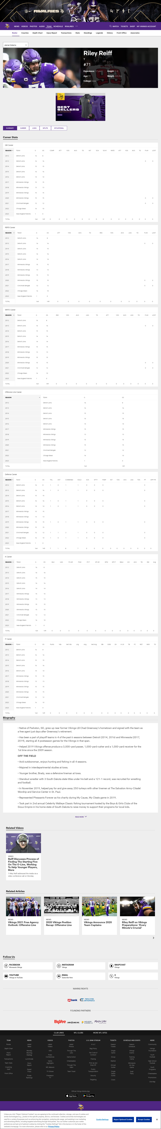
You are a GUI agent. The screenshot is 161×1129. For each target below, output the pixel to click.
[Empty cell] (23, 219)
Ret (148, 562)
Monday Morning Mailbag (29, 1053)
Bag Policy (93, 1048)
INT (90, 150)
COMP (52, 150)
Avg (154, 562)
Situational (59, 128)
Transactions (8, 1059)
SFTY (96, 480)
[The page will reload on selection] (15, 45)
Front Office (9, 1073)
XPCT (114, 562)
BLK (53, 562)
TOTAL (7, 219)
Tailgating (93, 1079)
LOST (154, 150)
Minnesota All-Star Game (131, 1065)
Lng (77, 644)
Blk (102, 644)
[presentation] (154, 938)
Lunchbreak (29, 1059)
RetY (148, 644)
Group (113, 1057)
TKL (51, 480)
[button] (80, 817)
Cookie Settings (102, 1119)
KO (128, 562)
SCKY (105, 150)
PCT (88, 562)
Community (152, 1044)
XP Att (97, 562)
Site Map (152, 1082)
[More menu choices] (77, 26)
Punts (52, 644)
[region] (80, 1120)
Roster (8, 1044)
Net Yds (69, 644)
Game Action (71, 1057)
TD (83, 150)
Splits (45, 128)
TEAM (18, 150)
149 (43, 219)
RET (141, 644)
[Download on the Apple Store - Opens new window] (71, 1096)
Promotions (152, 1077)
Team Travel (71, 1071)
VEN (50, 1050)
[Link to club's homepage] (7, 26)
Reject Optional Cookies (123, 1119)
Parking (93, 1059)
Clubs (113, 1079)
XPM (106, 562)
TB (142, 562)
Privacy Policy (53, 1126)
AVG (75, 150)
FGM (79, 562)
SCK (97, 150)
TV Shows (50, 1071)
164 (36, 219)
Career (23, 128)
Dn (116, 644)
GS (43, 150)
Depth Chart (9, 1048)
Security (93, 1075)
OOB (109, 644)
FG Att (71, 562)
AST (59, 480)
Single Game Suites (113, 1073)
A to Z (93, 1044)
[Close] (157, 1119)
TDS (138, 480)
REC (101, 233)
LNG (130, 233)
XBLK (121, 562)
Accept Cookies (144, 1119)
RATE (112, 150)
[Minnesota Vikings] (80, 1107)
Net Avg (94, 644)
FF (145, 480)
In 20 (122, 644)
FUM (146, 150)
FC (135, 644)
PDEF (104, 480)
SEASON (8, 150)
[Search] (111, 26)
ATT (60, 150)
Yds (60, 644)
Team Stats (8, 1063)
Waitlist (113, 1061)
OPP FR (153, 480)
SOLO (79, 480)
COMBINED (69, 480)
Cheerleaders (71, 1061)
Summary (10, 128)
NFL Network (50, 1067)
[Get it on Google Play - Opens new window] (89, 1097)
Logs (34, 128)
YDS (67, 150)
